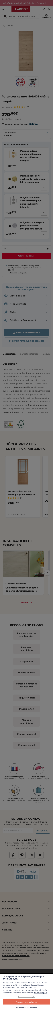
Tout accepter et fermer (27, 1002)
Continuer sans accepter (26, 997)
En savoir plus (40, 993)
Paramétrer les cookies (26, 1008)
